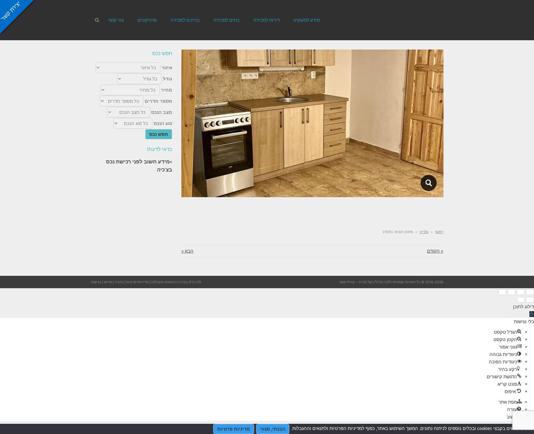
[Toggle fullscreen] (511, 292)
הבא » (187, 251)
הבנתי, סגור (272, 429)
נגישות (96, 282)
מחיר (166, 90)
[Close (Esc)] (530, 292)
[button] (531, 314)
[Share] (521, 292)
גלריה (424, 231)
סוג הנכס (163, 123)
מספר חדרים (158, 101)
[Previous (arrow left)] (530, 299)
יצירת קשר (347, 282)
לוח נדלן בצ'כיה (189, 282)
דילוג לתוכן (523, 307)
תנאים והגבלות (163, 282)
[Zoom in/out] (502, 292)
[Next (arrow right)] (521, 299)
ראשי (439, 231)
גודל (167, 79)
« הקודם (435, 251)
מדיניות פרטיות (137, 282)
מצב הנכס (161, 112)
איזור (167, 68)
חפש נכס (158, 134)
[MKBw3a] (428, 183)
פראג (108, 282)
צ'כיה (119, 282)
